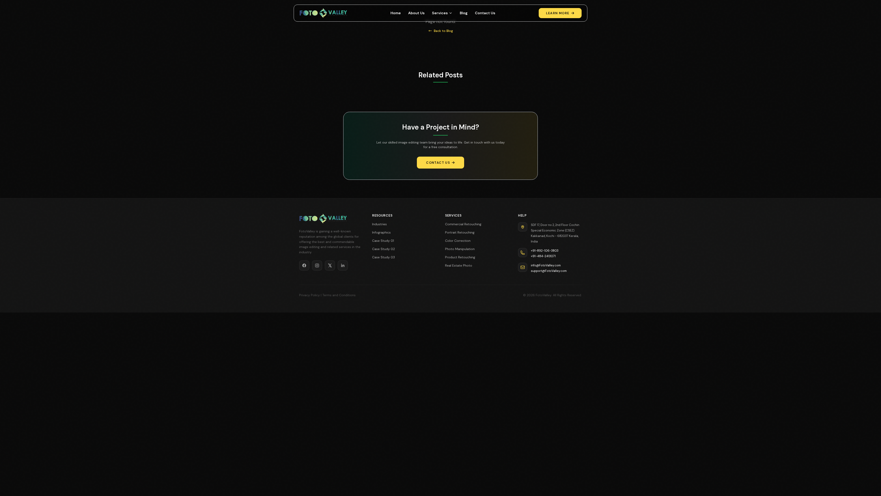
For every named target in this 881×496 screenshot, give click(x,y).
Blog (464, 13)
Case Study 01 (383, 241)
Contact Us (485, 13)
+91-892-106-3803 (544, 251)
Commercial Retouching (463, 224)
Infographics (381, 232)
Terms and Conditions (339, 295)
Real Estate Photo (458, 265)
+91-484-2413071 (543, 256)
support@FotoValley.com (549, 271)
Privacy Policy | (310, 295)
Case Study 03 (383, 257)
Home (395, 13)
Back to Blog (443, 31)
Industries (379, 224)
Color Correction (458, 241)
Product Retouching (460, 257)
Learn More (557, 13)
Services (440, 13)
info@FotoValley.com (546, 265)
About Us (416, 13)
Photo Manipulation (460, 249)
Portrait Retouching (459, 232)
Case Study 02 (383, 249)
